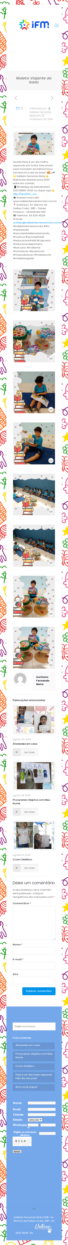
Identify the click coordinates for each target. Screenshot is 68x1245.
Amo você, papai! (26, 1087)
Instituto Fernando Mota (42, 680)
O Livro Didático (22, 859)
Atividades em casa (25, 744)
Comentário (22, 903)
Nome (17, 944)
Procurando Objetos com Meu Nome (34, 1055)
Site (15, 974)
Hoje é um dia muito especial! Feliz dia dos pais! (33, 1076)
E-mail (18, 959)
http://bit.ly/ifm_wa (24, 194)
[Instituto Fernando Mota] (34, 25)
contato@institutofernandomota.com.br (37, 222)
